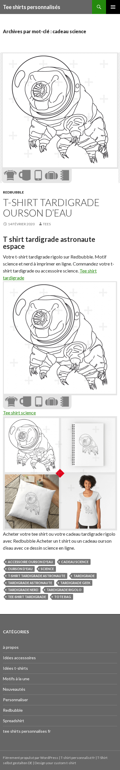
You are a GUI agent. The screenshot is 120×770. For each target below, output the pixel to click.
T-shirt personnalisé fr (78, 757)
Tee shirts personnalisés (31, 7)
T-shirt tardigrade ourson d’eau (51, 207)
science (47, 569)
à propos (11, 647)
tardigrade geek (75, 583)
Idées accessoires (19, 657)
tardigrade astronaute (30, 583)
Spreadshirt (13, 720)
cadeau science (75, 562)
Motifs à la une (16, 678)
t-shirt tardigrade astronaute (36, 576)
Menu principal (113, 7)
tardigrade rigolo (64, 590)
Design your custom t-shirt (55, 763)
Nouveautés (14, 689)
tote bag (62, 597)
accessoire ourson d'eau (30, 562)
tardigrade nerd (23, 590)
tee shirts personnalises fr (27, 731)
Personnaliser (15, 699)
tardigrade (84, 576)
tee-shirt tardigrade (27, 597)
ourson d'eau (20, 569)
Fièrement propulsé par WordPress (31, 757)
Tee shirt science (19, 412)
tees (47, 224)
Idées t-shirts (15, 668)
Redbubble (13, 192)
